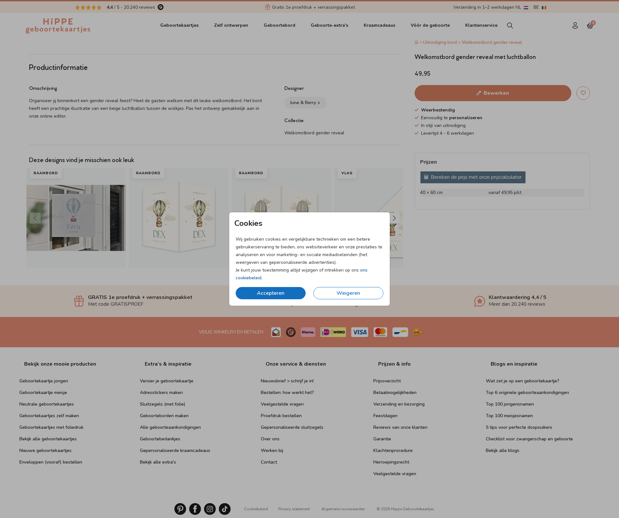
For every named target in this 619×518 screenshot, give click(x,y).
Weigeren (348, 293)
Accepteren (270, 293)
